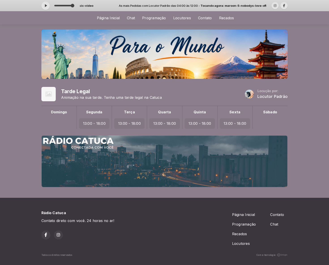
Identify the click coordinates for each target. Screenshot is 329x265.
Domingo (59, 112)
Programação (154, 18)
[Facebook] (284, 5)
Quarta (164, 112)
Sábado (270, 112)
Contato (205, 18)
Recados (226, 18)
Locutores (182, 18)
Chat (131, 18)
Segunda (94, 112)
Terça (129, 112)
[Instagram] (275, 5)
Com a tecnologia (266, 255)
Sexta (234, 112)
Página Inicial (108, 18)
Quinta (200, 112)
